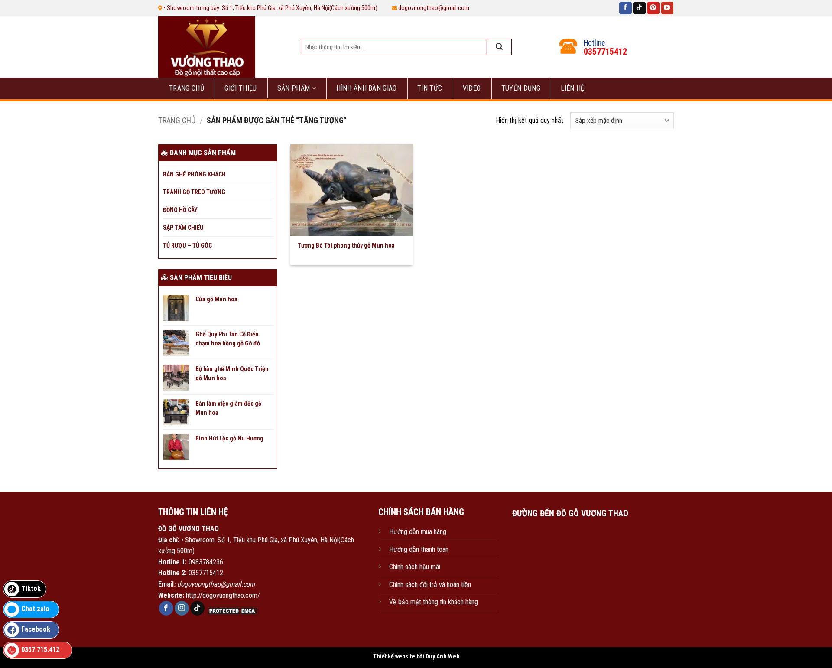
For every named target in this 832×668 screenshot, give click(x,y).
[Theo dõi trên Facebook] (625, 8)
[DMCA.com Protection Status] (232, 610)
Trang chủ (186, 88)
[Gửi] (499, 47)
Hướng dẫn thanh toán (418, 549)
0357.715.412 (40, 649)
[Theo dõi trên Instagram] (182, 608)
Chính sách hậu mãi (414, 567)
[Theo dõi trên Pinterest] (653, 8)
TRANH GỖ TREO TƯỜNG (194, 192)
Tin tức (429, 88)
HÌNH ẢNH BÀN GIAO (366, 88)
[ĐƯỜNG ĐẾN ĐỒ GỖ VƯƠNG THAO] (570, 565)
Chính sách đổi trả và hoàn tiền (430, 584)
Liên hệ (572, 88)
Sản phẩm (293, 88)
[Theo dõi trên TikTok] (639, 8)
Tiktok (31, 588)
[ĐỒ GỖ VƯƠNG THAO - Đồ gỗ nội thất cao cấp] (220, 47)
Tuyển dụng (520, 88)
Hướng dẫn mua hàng (417, 532)
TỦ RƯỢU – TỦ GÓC (187, 245)
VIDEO (472, 88)
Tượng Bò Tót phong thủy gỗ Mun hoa (346, 245)
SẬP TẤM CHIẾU (183, 227)
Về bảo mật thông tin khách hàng (433, 602)
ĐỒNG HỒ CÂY (180, 209)
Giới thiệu (240, 88)
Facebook (35, 629)
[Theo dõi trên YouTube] (667, 8)
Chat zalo (35, 609)
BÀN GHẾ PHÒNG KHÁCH (194, 174)
